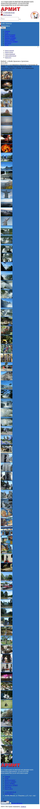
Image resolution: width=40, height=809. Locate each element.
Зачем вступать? (10, 34)
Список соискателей (10, 54)
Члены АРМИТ (10, 40)
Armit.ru (23, 806)
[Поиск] (20, 19)
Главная (7, 31)
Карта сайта (9, 789)
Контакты (8, 43)
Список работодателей (10, 56)
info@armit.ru (7, 15)
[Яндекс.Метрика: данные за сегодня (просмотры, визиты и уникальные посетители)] (16, 803)
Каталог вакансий (9, 50)
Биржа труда (8, 57)
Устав (6, 45)
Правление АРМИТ (11, 41)
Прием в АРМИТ (10, 38)
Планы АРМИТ (10, 36)
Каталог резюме (9, 52)
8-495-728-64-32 (6, 23)
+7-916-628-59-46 (8, 12)
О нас (6, 33)
